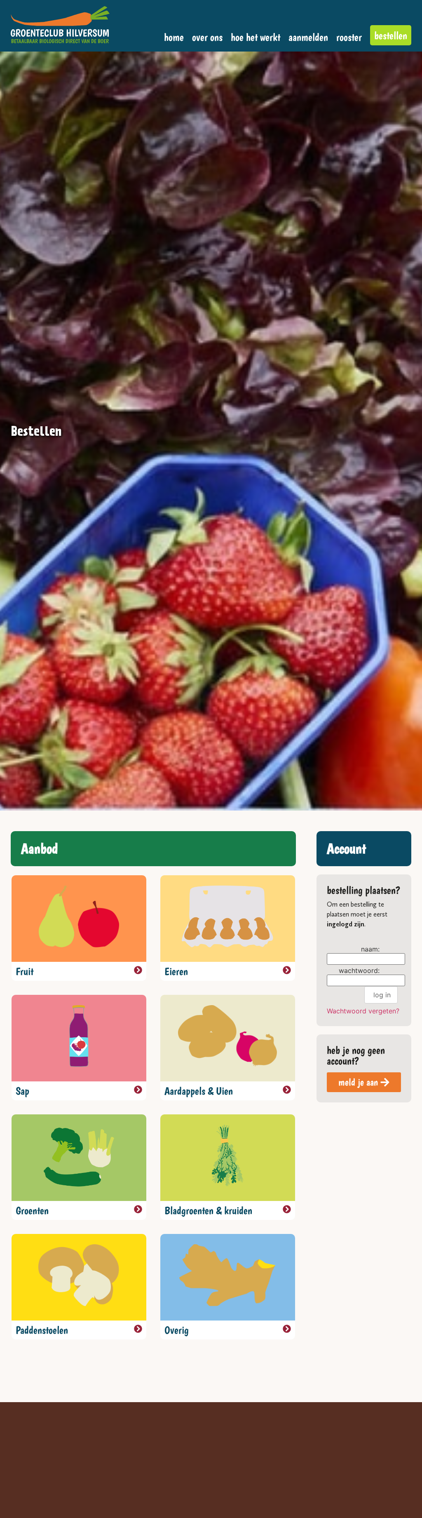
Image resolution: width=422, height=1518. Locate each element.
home (174, 37)
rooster (349, 37)
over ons (207, 37)
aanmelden (308, 37)
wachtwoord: (359, 970)
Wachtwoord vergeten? (363, 1011)
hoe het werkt (255, 37)
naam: (370, 949)
